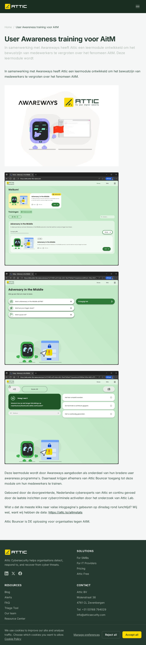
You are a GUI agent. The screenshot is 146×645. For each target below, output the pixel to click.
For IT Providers (86, 563)
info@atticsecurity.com (91, 614)
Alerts (8, 597)
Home (8, 27)
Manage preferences (87, 634)
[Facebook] (20, 573)
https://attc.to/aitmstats (65, 512)
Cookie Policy (13, 638)
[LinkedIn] (6, 573)
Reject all (111, 634)
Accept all (131, 634)
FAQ (7, 602)
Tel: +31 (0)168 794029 (91, 609)
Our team (10, 613)
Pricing (81, 568)
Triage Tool (11, 608)
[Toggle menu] (137, 6)
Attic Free (83, 573)
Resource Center (15, 618)
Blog (7, 592)
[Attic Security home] (16, 6)
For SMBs (83, 557)
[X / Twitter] (13, 573)
